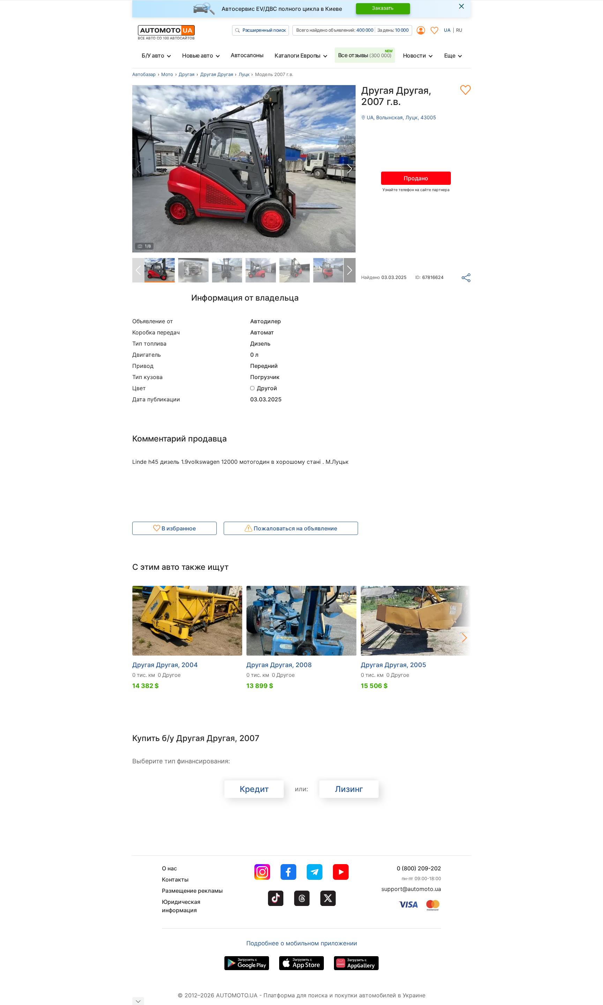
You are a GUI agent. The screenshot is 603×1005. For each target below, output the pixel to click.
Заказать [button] (383, 8)
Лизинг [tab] (349, 789)
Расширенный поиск (264, 30)
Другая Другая (216, 74)
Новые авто (197, 55)
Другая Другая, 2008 (279, 664)
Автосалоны (247, 55)
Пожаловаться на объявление (294, 528)
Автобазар (144, 74)
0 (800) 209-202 (419, 868)
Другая (186, 74)
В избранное (178, 528)
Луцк (244, 74)
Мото (167, 74)
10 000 (401, 30)
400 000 (364, 30)
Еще (449, 55)
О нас (169, 868)
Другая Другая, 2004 (165, 664)
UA (447, 30)
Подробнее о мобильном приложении (301, 943)
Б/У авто (153, 55)
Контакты (175, 879)
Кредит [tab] (254, 789)
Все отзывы (365, 55)
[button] (350, 168)
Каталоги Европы (297, 55)
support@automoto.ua (411, 888)
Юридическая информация (181, 906)
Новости (414, 55)
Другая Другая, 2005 (393, 664)
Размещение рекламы (192, 890)
